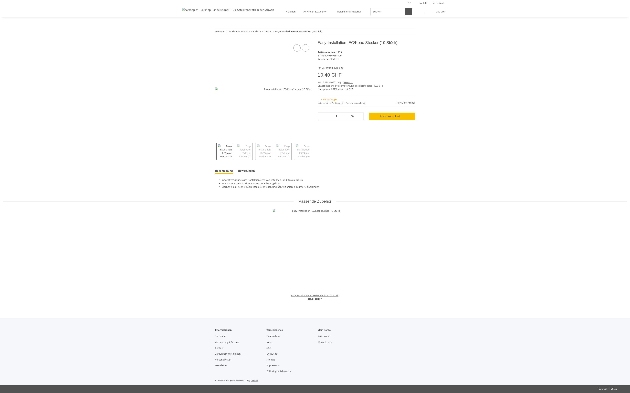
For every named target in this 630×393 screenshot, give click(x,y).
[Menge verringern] (321, 116)
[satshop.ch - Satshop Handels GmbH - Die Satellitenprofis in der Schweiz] (228, 9)
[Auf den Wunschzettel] (305, 48)
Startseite (220, 336)
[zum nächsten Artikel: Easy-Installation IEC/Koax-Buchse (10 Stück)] (411, 31)
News (269, 342)
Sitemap (270, 359)
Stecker (334, 59)
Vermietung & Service (227, 342)
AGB (268, 348)
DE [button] (409, 3)
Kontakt (423, 3)
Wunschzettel (325, 342)
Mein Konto (438, 3)
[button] (418, 11)
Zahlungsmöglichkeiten (228, 353)
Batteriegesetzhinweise (279, 371)
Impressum (272, 365)
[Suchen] (408, 11)
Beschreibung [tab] (224, 171)
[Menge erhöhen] (360, 116)
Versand (348, 82)
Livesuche (271, 353)
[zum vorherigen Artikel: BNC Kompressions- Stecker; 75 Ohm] (404, 31)
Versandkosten (223, 359)
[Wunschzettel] (425, 11)
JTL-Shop (613, 388)
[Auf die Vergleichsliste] (297, 48)
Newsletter (221, 365)
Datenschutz (273, 336)
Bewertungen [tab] (246, 171)
